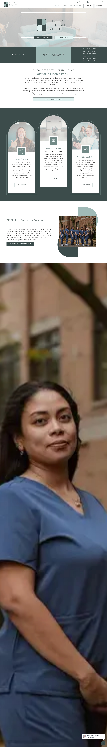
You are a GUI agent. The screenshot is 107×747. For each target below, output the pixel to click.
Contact (98, 6)
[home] (25, 4)
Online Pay (89, 6)
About (56, 6)
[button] (64, 6)
